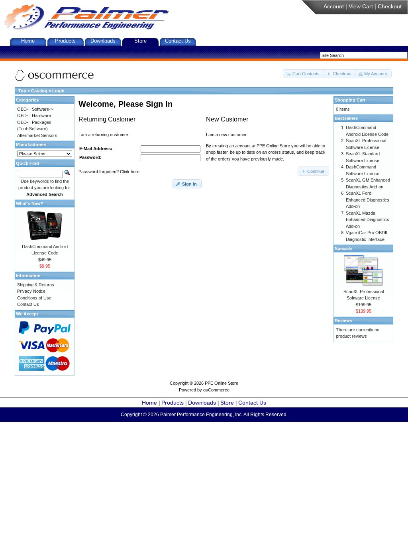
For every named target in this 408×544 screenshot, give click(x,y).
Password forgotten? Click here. (109, 171)
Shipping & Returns (35, 284)
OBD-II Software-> (35, 109)
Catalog (39, 90)
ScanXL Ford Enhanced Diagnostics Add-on (367, 200)
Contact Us (178, 41)
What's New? (29, 203)
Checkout (390, 6)
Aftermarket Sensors (37, 135)
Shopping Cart (350, 100)
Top (22, 90)
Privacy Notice (31, 291)
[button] (303, 73)
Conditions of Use (34, 297)
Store (140, 41)
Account (334, 6)
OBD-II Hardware (34, 115)
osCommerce (216, 389)
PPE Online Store (221, 383)
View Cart (361, 6)
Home (28, 41)
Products (65, 41)
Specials (343, 248)
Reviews (343, 320)
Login (58, 90)
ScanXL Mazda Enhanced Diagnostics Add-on (367, 220)
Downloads (103, 41)
